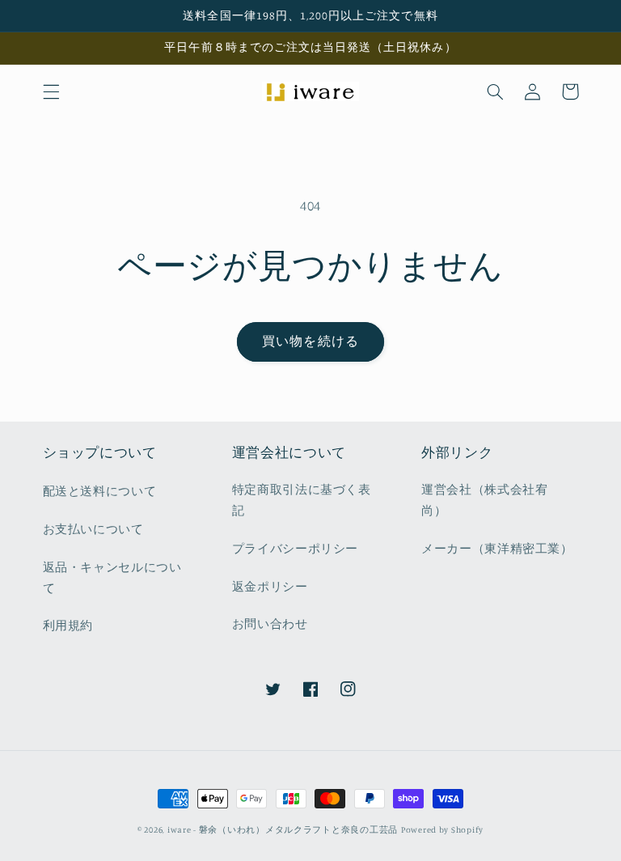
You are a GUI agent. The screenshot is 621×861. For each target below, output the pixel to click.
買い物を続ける (310, 341)
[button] (51, 91)
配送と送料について (100, 491)
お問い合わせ (270, 623)
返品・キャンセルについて (112, 577)
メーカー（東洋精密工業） (497, 548)
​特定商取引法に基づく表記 (301, 499)
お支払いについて (93, 529)
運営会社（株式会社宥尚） (484, 499)
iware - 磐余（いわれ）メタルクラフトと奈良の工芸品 (282, 829)
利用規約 (68, 625)
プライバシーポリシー (295, 548)
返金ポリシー (270, 586)
